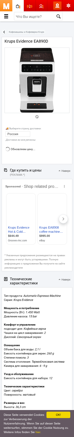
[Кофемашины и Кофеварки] (4, 32)
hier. (38, 432)
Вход (50, 5)
